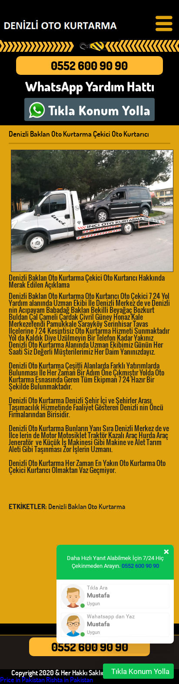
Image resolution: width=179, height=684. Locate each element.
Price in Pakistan (22, 679)
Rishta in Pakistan (69, 679)
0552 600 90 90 (89, 65)
